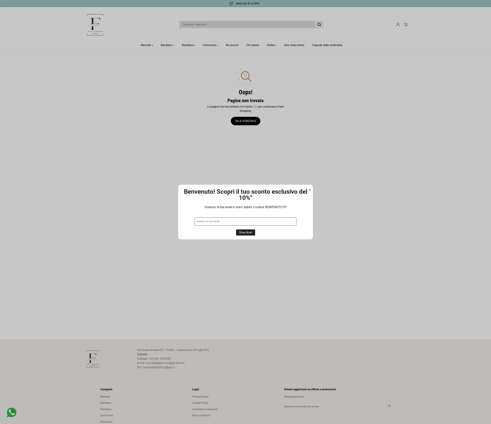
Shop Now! (245, 232)
